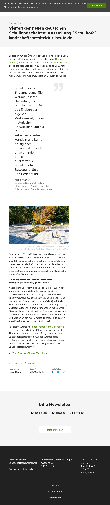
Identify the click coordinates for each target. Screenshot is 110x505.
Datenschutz (55, 491)
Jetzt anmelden (55, 429)
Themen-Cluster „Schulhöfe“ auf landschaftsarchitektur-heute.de (38, 61)
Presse (55, 485)
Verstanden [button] (97, 6)
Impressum (55, 497)
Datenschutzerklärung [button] (28, 7)
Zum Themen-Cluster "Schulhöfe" (30, 353)
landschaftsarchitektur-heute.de (49, 326)
